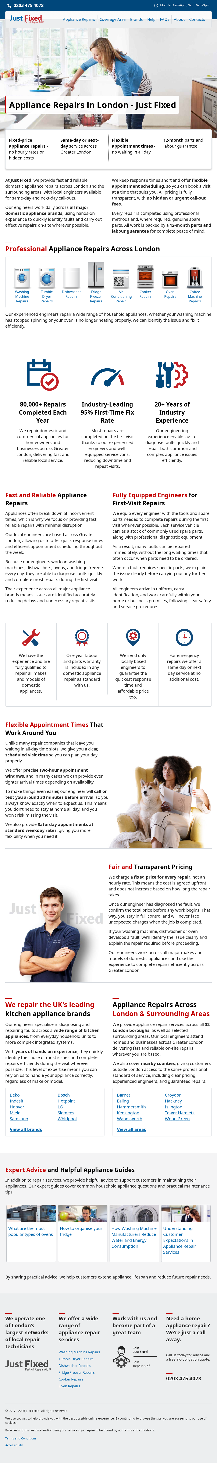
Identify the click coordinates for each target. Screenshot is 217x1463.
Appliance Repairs (79, 19)
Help (151, 19)
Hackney (173, 1101)
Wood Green (177, 1119)
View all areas (131, 1129)
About (179, 19)
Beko (15, 1095)
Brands (136, 19)
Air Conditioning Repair (121, 296)
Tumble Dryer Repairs (47, 296)
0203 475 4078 (29, 5)
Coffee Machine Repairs (195, 296)
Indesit (16, 1101)
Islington (173, 1107)
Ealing (123, 1101)
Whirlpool (67, 1119)
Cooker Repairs (145, 294)
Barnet (123, 1095)
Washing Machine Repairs (22, 296)
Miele (15, 1113)
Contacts (197, 19)
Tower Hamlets (180, 1113)
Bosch (64, 1095)
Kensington (128, 1113)
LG (60, 1107)
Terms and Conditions (20, 1438)
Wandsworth (129, 1119)
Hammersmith (131, 1107)
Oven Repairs (170, 294)
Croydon (173, 1095)
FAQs (164, 19)
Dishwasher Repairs (71, 294)
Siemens (66, 1113)
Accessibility (14, 1445)
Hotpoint (66, 1101)
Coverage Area (113, 19)
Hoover (17, 1107)
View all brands (26, 1129)
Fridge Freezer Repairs (96, 296)
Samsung (19, 1119)
